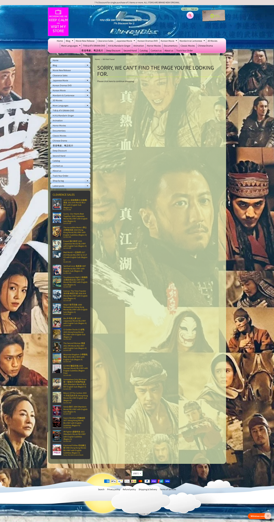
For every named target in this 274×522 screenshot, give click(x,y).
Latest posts (71, 186)
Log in (185, 9)
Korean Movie (169, 41)
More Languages (71, 46)
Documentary (171, 45)
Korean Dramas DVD (148, 40)
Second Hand (130, 50)
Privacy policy (113, 489)
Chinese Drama (205, 45)
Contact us (156, 50)
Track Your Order (184, 50)
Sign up (194, 9)
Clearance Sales (105, 40)
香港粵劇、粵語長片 (92, 50)
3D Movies (212, 40)
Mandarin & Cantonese (193, 41)
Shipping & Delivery (148, 489)
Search (101, 489)
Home (60, 40)
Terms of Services (168, 489)
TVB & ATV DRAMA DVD (94, 45)
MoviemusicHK (141, 514)
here (111, 81)
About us (169, 50)
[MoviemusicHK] (58, 21)
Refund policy (129, 489)
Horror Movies (154, 45)
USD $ (136, 473)
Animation (138, 45)
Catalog (144, 50)
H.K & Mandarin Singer (119, 45)
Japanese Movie (126, 41)
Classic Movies (188, 45)
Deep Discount (113, 50)
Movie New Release (85, 40)
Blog (70, 41)
